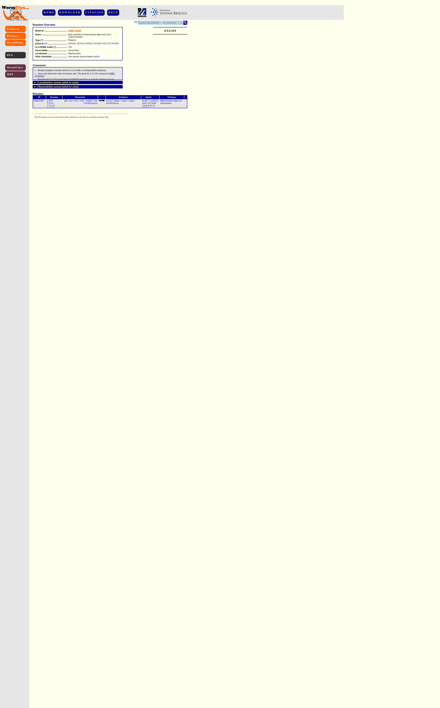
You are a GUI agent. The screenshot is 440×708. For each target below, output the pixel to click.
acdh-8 (154, 101)
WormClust (15, 67)
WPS (10, 74)
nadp (131, 101)
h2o (76, 101)
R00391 (115, 43)
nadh (124, 101)
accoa (109, 101)
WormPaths (15, 42)
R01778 (106, 43)
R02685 (98, 43)
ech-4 (151, 105)
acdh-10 (146, 103)
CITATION (94, 12)
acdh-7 (146, 101)
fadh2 (116, 101)
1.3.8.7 (50, 101)
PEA (10, 55)
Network (13, 29)
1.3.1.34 (50, 105)
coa (70, 101)
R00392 (72, 43)
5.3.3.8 (50, 103)
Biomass (13, 35)
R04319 (81, 43)
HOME (49, 12)
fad (95, 101)
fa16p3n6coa (91, 103)
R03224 (89, 43)
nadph (89, 101)
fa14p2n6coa (112, 103)
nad (82, 101)
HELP (113, 12)
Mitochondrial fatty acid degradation (171, 102)
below (96, 56)
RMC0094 (38, 101)
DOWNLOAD (70, 12)
